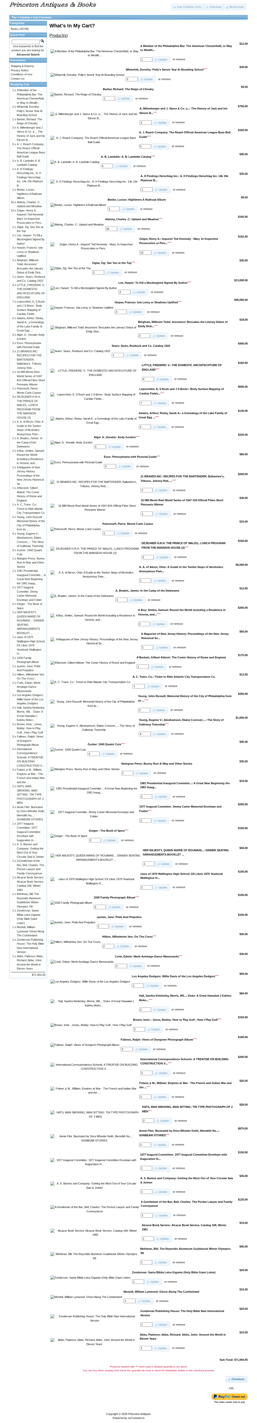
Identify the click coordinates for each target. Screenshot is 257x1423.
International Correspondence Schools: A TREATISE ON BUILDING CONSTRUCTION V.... (31, 757)
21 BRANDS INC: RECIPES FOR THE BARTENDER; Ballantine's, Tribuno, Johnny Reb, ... (29, 359)
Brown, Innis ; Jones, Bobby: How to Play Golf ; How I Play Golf (30, 728)
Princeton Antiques (139, 1413)
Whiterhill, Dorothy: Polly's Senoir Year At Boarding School (29, 111)
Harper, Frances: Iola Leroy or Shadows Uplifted (30, 251)
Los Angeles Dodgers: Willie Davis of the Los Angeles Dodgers (30, 699)
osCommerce (136, 1417)
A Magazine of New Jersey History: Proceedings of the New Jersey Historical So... (30, 475)
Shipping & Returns (22, 66)
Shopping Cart (19, 84)
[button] (187, 7)
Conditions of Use (21, 74)
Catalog (25, 17)
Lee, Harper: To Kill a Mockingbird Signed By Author (31, 239)
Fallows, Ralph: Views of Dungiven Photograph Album (30, 740)
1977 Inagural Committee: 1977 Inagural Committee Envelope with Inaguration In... (28, 832)
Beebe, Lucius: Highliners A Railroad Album (29, 193)
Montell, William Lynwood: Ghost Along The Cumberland (30, 931)
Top (14, 17)
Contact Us (18, 78)
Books (15, 28)
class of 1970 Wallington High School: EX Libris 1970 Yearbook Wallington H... (31, 645)
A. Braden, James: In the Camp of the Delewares (29, 442)
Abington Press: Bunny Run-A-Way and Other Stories (31, 562)
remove (180, 59)
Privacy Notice (20, 70)
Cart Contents (42, 17)
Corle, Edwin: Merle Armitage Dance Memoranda (28, 687)
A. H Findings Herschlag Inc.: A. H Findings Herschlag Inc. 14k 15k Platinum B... (30, 177)
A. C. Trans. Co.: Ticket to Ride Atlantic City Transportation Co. (31, 508)
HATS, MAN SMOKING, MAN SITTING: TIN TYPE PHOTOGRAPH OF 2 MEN (30, 794)
